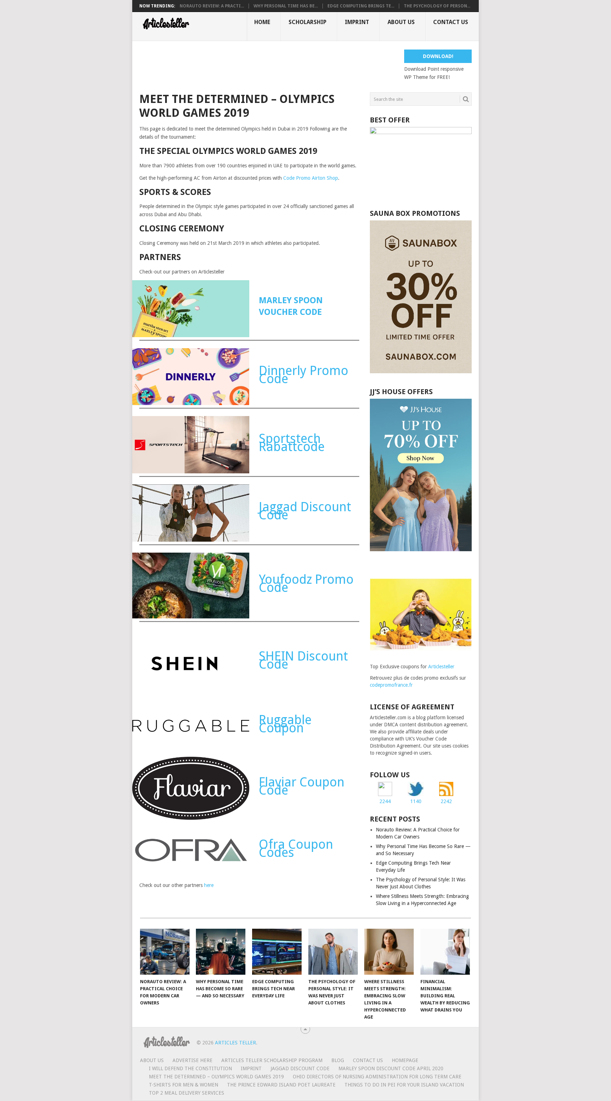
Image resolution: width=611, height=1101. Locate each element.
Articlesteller (441, 666)
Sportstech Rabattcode (292, 442)
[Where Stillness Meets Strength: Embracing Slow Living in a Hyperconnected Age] (389, 952)
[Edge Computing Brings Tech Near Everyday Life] (277, 952)
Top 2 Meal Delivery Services (186, 1093)
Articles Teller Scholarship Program (271, 1060)
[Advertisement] (268, 65)
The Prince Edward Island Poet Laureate (281, 1085)
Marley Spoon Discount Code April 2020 (390, 1068)
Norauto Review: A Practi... (212, 6)
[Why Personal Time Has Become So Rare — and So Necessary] (220, 952)
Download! (438, 56)
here (209, 885)
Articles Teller (235, 1042)
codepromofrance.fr (391, 685)
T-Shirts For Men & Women (183, 1085)
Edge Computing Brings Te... (360, 6)
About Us (401, 22)
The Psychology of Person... (437, 6)
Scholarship (307, 22)
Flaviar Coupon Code (301, 786)
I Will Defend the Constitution (190, 1068)
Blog (337, 1060)
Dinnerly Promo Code (303, 374)
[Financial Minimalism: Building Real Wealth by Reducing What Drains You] (445, 952)
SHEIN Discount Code (303, 660)
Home (262, 22)
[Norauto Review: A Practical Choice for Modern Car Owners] (165, 952)
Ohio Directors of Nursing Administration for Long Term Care (377, 1076)
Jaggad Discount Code (305, 511)
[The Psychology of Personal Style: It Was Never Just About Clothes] (333, 952)
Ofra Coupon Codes (296, 848)
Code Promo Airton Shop (310, 178)
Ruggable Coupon (285, 724)
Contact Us (450, 22)
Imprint (357, 22)
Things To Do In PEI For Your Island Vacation (404, 1085)
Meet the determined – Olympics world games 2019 (216, 1076)
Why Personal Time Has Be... (286, 6)
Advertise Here (193, 1060)
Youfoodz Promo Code (306, 583)
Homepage (405, 1060)
